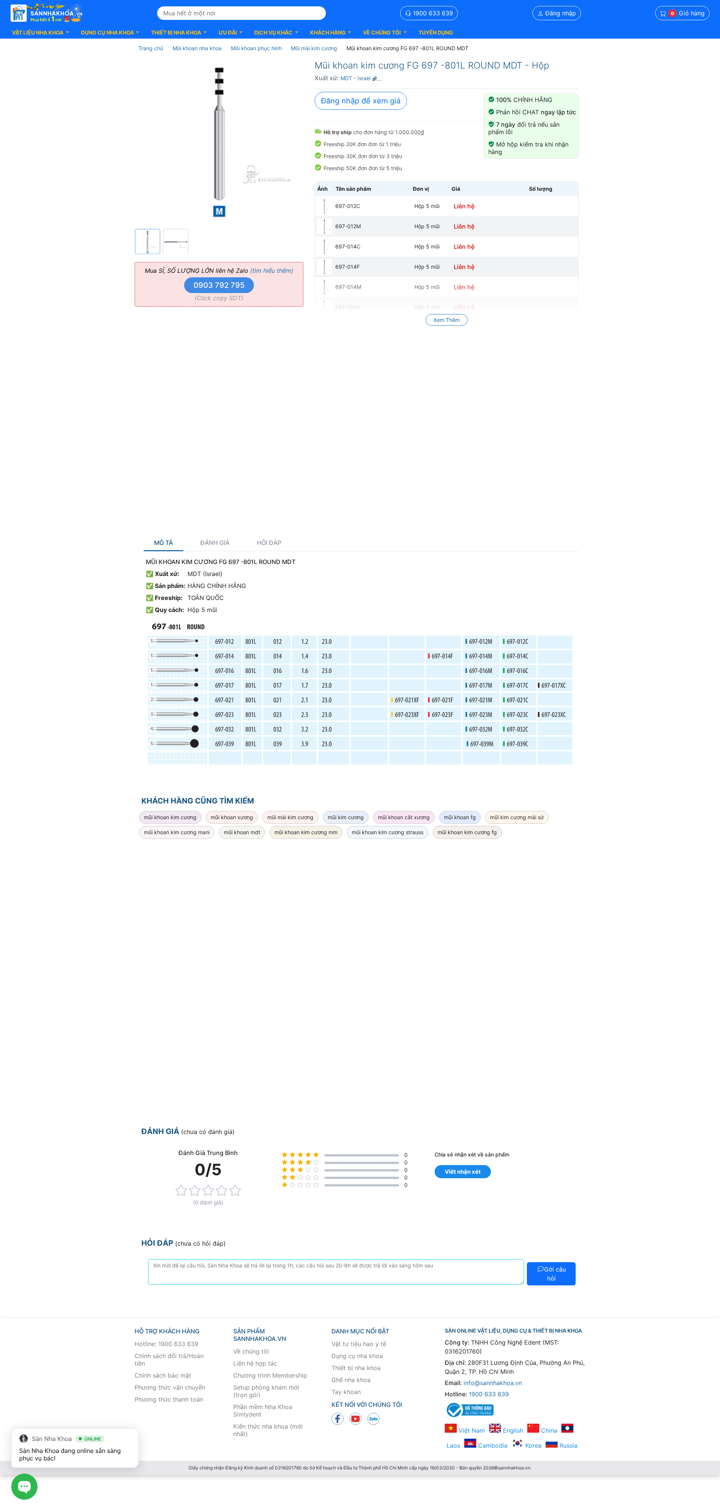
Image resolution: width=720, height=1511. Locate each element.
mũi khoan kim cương (170, 817)
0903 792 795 (219, 285)
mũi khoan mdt (242, 832)
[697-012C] (324, 206)
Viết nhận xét (463, 1171)
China (548, 1430)
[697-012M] (324, 226)
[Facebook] (338, 1418)
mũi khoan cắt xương (404, 817)
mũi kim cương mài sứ (517, 817)
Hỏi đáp (269, 542)
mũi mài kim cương (290, 817)
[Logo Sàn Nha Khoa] (46, 13)
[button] (40, 32)
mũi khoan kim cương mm (306, 832)
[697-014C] (324, 246)
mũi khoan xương (232, 817)
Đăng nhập (559, 13)
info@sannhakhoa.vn (493, 1383)
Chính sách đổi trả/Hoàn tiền (169, 1359)
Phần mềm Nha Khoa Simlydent (262, 1410)
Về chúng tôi (251, 1351)
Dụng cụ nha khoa (357, 1356)
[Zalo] (374, 1418)
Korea (533, 1445)
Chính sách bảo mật (163, 1375)
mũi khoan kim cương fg (467, 832)
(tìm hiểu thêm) (271, 270)
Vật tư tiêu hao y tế (359, 1344)
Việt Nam (471, 1430)
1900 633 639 (432, 13)
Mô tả (163, 542)
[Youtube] (356, 1418)
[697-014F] (324, 267)
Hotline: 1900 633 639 (166, 1344)
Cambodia (491, 1445)
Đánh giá (215, 542)
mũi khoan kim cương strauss (387, 832)
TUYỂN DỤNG (435, 32)
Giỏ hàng (688, 13)
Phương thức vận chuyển (170, 1387)
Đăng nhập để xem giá (360, 100)
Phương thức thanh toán (169, 1399)
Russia (568, 1445)
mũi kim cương (346, 817)
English (512, 1430)
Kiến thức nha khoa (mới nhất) (268, 1430)
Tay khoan (346, 1392)
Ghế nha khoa (351, 1380)
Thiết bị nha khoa (356, 1368)
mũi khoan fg (460, 817)
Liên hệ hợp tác (255, 1363)
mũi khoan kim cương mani (177, 832)
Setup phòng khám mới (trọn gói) (266, 1391)
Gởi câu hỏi (555, 1274)
